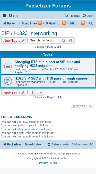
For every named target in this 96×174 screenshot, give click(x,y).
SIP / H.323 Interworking (29, 33)
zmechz (36, 69)
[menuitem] (13, 16)
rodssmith (37, 81)
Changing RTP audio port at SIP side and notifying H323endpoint (47, 64)
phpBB (34, 153)
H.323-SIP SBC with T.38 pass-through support (51, 78)
